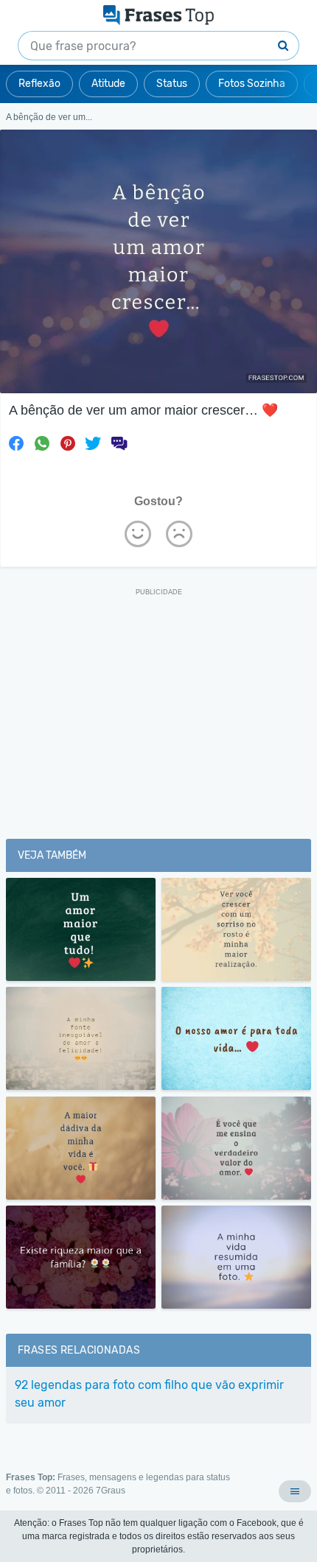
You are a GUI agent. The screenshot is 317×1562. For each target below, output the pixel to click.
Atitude (108, 83)
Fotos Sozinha (251, 83)
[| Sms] (119, 443)
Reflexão (39, 83)
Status (171, 83)
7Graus (110, 1490)
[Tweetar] (93, 443)
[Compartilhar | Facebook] (16, 443)
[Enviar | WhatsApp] (42, 443)
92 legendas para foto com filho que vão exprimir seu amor (149, 1394)
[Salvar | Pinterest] (68, 443)
